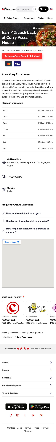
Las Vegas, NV (35, 332)
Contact (11, 427)
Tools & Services (10, 393)
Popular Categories (11, 385)
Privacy (45, 427)
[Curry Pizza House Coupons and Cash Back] (13, 312)
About (5, 362)
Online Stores (12, 18)
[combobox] (27, 9)
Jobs (19, 427)
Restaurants (29, 18)
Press (36, 427)
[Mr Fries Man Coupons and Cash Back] (37, 312)
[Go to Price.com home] (9, 9)
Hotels (50, 18)
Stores (5, 370)
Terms (28, 427)
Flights (41, 18)
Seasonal (6, 377)
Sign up (43, 9)
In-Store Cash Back (18, 332)
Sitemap (28, 431)
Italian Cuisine (8, 337)
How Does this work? (44, 28)
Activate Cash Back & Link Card (22, 56)
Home (4, 332)
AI (35, 9)
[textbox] (51, 9)
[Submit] (18, 9)
